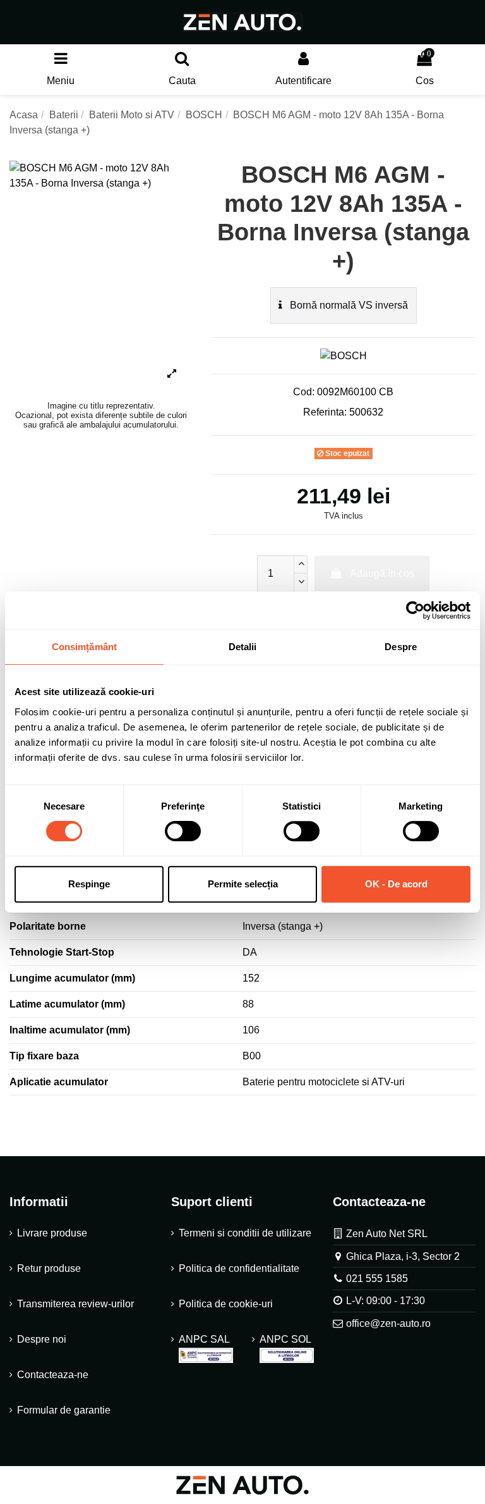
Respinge (89, 883)
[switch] (183, 831)
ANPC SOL (285, 1339)
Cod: (303, 391)
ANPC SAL (204, 1339)
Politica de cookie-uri (226, 1303)
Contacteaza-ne (52, 1374)
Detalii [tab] (243, 646)
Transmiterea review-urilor (75, 1303)
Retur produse (49, 1268)
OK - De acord (396, 883)
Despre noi (41, 1339)
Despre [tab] (401, 646)
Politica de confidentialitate (239, 1268)
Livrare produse (52, 1233)
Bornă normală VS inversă (347, 305)
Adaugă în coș (382, 573)
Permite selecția (243, 883)
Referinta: (325, 412)
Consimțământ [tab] (84, 646)
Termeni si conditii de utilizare (245, 1233)
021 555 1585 (377, 1278)
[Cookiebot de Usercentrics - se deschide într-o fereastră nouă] (415, 610)
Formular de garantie (64, 1410)
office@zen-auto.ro (388, 1323)
